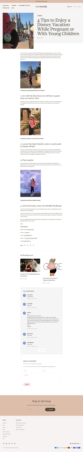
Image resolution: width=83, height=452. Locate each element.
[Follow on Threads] (9, 443)
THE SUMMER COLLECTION (24, 5)
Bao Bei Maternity (30, 229)
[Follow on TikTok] (15, 443)
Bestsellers (14, 5)
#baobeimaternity (26, 241)
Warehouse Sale (6, 7)
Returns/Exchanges (20, 425)
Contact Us (5, 436)
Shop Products (6, 5)
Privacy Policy (43, 366)
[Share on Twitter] (28, 245)
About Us (4, 423)
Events (12, 7)
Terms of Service (50, 366)
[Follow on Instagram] (6, 443)
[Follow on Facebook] (3, 443)
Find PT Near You (6, 431)
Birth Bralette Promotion (21, 423)
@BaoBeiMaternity (28, 235)
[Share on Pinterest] (31, 245)
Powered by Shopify (14, 447)
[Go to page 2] (44, 350)
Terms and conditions (20, 429)
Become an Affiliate (7, 434)
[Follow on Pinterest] (12, 443)
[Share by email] (33, 245)
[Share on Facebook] (25, 245)
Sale (3, 425)
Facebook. (28, 232)
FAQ (3, 438)
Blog (4, 429)
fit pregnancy (40, 15)
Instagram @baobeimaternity (31, 238)
